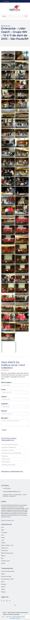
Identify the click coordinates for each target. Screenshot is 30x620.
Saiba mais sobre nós (7, 520)
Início (2, 527)
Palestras (3, 592)
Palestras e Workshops (8, 464)
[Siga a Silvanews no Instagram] (7, 600)
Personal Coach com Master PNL (11, 453)
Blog (2, 558)
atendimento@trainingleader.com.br (12, 491)
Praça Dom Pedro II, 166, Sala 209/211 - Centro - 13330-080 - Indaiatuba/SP (15, 495)
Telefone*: (4, 396)
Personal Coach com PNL (7, 579)
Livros (2, 540)
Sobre (2, 530)
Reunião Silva (6, 462)
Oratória (3, 586)
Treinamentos (4, 550)
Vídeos (3, 537)
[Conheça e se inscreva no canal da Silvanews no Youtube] (9, 600)
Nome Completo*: (6, 382)
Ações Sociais (6, 459)
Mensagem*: (5, 418)
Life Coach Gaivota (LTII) (9, 447)
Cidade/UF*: (4, 404)
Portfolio (3, 542)
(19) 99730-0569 (6, 1)
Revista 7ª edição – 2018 (7, 545)
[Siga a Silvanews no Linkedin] (4, 600)
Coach (2, 581)
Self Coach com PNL (8, 450)
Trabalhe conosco (5, 560)
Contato (3, 563)
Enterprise (5, 456)
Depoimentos (4, 548)
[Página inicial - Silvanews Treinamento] (15, 605)
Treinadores (4, 532)
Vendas (3, 589)
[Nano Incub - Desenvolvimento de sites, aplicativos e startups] (15, 617)
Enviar (4, 430)
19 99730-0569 (7, 488)
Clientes (3, 555)
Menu (4, 16)
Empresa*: (4, 411)
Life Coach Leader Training (9, 444)
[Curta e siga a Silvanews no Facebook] (2, 600)
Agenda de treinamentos (7, 553)
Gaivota (3, 574)
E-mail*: (3, 389)
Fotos (2, 535)
